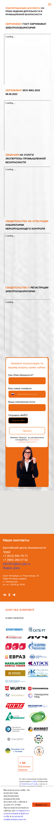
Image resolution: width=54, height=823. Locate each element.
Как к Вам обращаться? (20, 375)
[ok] (9, 595)
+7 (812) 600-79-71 (15, 555)
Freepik (33, 781)
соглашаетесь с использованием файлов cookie (17, 813)
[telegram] (14, 595)
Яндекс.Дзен (11, 567)
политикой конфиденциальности (15, 818)
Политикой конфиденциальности (28, 441)
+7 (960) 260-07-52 (15, 559)
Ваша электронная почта (21, 402)
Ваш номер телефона (20, 388)
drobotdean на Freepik (29, 784)
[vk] (5, 595)
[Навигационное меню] (49, 4)
